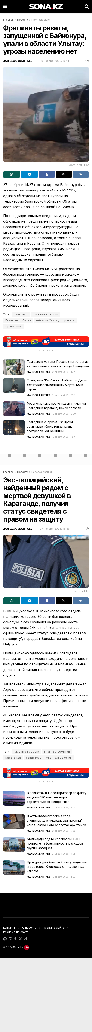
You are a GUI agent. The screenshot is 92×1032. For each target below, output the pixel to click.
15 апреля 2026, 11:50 (63, 436)
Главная (8, 19)
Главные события (18, 320)
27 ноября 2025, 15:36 (55, 528)
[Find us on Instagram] (10, 939)
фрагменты (13, 326)
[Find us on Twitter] (20, 939)
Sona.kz (18, 947)
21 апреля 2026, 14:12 (63, 372)
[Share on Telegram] (29, 174)
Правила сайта (53, 927)
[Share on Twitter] (64, 174)
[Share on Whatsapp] (11, 174)
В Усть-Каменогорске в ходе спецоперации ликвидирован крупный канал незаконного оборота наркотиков (56, 820)
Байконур (21, 314)
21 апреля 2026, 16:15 (63, 807)
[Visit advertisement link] (46, 341)
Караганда (13, 757)
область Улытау (47, 320)
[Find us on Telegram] (5, 939)
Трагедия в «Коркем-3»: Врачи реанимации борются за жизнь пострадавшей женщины (50, 426)
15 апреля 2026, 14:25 (63, 877)
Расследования (41, 471)
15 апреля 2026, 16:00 (64, 414)
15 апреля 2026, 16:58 (64, 395)
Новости (22, 19)
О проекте (29, 927)
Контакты (9, 927)
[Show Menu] (5, 6)
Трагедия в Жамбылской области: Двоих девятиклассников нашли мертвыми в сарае (57, 384)
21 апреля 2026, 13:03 (63, 853)
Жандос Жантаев (18, 60)
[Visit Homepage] (46, 6)
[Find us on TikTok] (25, 939)
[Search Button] (87, 6)
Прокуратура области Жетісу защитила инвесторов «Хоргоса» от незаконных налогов (57, 866)
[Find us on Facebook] (15, 939)
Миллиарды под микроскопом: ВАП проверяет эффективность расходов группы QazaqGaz (55, 843)
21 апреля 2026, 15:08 (64, 830)
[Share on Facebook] (47, 174)
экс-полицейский (59, 757)
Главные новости (45, 314)
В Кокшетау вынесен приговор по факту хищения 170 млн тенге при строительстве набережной (56, 797)
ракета (69, 320)
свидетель (34, 757)
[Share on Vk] (81, 174)
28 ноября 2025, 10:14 (54, 60)
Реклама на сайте (15, 932)
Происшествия (40, 19)
